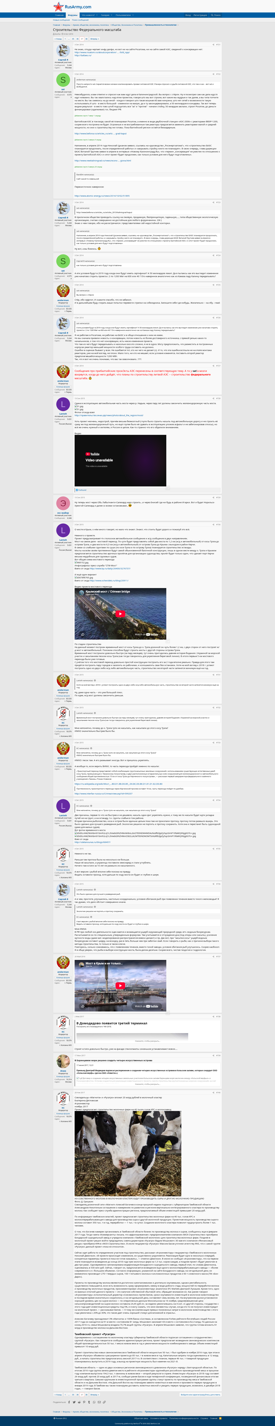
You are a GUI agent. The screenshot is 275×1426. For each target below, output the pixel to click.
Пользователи (123, 15)
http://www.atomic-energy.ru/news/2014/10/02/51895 (102, 195)
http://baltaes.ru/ (83, 55)
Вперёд (94, 39)
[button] (97, 15)
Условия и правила (158, 1418)
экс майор (63, 512)
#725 (218, 285)
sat (63, 89)
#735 (218, 849)
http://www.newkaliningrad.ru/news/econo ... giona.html (103, 160)
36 (77, 39)
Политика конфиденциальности (184, 1418)
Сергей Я (63, 59)
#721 (218, 44)
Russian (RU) (61, 1418)
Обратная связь (141, 1418)
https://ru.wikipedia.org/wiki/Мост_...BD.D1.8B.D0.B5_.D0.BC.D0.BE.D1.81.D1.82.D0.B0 (118, 783)
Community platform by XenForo (137, 1423)
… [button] (69, 39)
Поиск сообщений (80, 20)
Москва (68, 67)
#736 (218, 884)
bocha (57, 34)
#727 (218, 366)
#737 (218, 956)
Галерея (105, 15)
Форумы (72, 15)
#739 (218, 1055)
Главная (59, 15)
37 (82, 39)
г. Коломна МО (65, 736)
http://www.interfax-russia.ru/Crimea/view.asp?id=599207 (103, 793)
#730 (218, 524)
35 (73, 39)
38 (86, 39)
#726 (218, 317)
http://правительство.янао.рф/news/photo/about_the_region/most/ (109, 415)
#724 (218, 255)
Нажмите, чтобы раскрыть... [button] (147, 1041)
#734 (218, 800)
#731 (218, 675)
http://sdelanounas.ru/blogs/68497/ (93, 842)
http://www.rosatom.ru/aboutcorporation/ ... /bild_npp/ (102, 52)
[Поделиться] (213, 44)
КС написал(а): (82, 748)
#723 (218, 202)
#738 (218, 1016)
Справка (204, 1418)
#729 (218, 497)
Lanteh (63, 413)
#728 (218, 398)
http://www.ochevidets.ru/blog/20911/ (109, 580)
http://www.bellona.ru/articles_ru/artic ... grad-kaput (100, 133)
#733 (218, 742)
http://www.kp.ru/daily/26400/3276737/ (110, 568)
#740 (218, 1092)
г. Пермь (68, 311)
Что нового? (88, 15)
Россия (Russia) (65, 424)
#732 (218, 707)
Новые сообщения (61, 20)
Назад (59, 39)
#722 (218, 74)
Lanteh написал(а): (84, 680)
